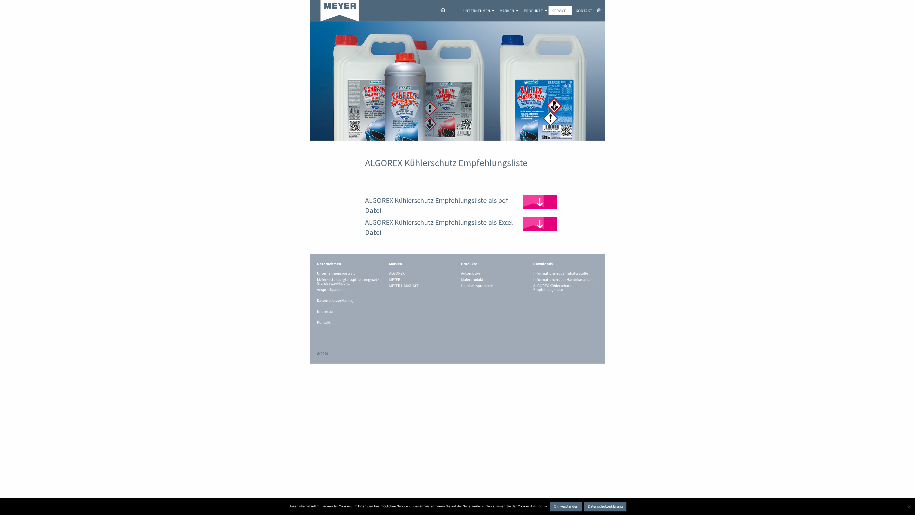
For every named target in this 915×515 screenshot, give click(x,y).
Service (559, 10)
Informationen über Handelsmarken (563, 280)
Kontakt (584, 10)
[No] (909, 506)
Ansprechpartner (331, 290)
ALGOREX (397, 273)
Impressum (326, 311)
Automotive (471, 273)
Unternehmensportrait (336, 273)
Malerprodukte (473, 280)
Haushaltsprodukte (477, 286)
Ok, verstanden (566, 506)
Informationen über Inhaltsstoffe (560, 273)
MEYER (394, 280)
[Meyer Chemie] (334, 10)
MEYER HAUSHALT (404, 286)
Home (450, 10)
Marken (507, 10)
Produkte (533, 10)
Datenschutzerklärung (335, 300)
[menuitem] (447, 10)
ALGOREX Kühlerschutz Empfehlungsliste (552, 288)
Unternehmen (476, 10)
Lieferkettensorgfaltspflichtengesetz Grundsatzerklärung (348, 282)
